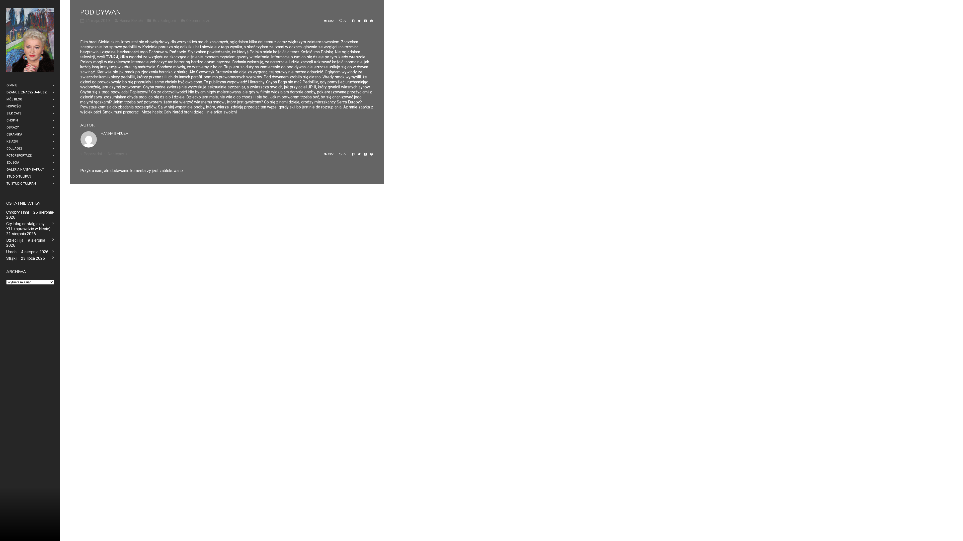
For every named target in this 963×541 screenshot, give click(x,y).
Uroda (11, 251)
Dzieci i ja (14, 240)
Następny (116, 154)
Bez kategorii (164, 20)
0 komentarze (198, 20)
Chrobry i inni (17, 212)
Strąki (11, 258)
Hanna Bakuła (114, 133)
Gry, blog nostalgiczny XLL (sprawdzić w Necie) (28, 226)
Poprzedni (93, 154)
